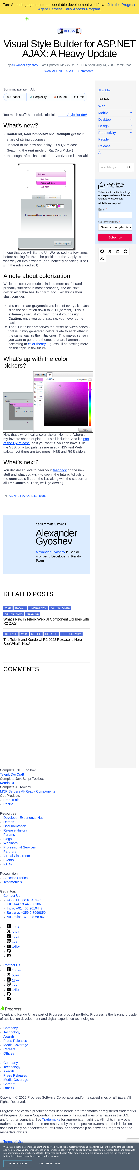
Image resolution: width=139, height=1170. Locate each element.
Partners (9, 851)
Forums (9, 834)
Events (8, 860)
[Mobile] (115, 113)
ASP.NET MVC (38, 607)
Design (103, 126)
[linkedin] (118, 251)
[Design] (115, 126)
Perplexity (40, 97)
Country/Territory (108, 222)
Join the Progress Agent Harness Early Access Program (87, 7)
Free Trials (11, 800)
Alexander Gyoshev (24, 65)
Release (33, 613)
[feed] (102, 258)
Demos (8, 822)
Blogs (7, 839)
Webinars (10, 843)
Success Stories (15, 878)
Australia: (27, 917)
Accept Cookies (18, 1163)
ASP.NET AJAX (62, 71)
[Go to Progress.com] (11, 1010)
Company (10, 1028)
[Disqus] (46, 719)
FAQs (7, 864)
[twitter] (110, 251)
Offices (8, 1053)
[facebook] (102, 251)
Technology (11, 1032)
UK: (24, 904)
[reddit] (126, 251)
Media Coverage (15, 1045)
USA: (24, 900)
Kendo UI (7, 783)
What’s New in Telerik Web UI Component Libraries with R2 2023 (46, 621)
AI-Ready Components (38, 791)
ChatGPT (16, 97)
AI (100, 153)
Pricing (8, 804)
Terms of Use (13, 1141)
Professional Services (19, 847)
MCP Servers (10, 791)
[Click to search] (129, 167)
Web (47, 71)
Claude (62, 97)
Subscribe (115, 237)
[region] (69, 1156)
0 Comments (84, 71)
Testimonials (12, 882)
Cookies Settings (49, 1163)
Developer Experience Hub (23, 817)
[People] (115, 139)
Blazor (20, 607)
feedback (60, 470)
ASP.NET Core (60, 607)
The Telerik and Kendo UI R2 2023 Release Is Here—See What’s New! (44, 641)
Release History (15, 830)
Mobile (36, 634)
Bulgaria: (26, 912)
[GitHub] (9, 951)
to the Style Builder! (72, 115)
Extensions (38, 495)
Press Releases (15, 1041)
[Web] (115, 106)
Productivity (71, 634)
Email (101, 209)
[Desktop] (115, 119)
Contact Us (11, 895)
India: (25, 908)
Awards (9, 1036)
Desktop (51, 634)
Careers (9, 1049)
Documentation (14, 826)
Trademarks (51, 1119)
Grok (80, 97)
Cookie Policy (66, 1152)
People (103, 139)
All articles (104, 90)
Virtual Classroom (16, 856)
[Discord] (9, 956)
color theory (37, 344)
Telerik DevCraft (12, 774)
